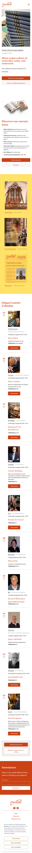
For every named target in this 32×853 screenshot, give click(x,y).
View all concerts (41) (16, 744)
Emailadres (5, 780)
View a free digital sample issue (16, 83)
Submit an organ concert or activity (16, 751)
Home (16, 813)
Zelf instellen (16, 838)
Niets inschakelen (16, 843)
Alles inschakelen (16, 847)
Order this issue (16, 160)
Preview (16, 165)
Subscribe (16, 816)
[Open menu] (29, 4)
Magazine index (16, 819)
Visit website (14, 348)
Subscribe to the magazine (16, 78)
